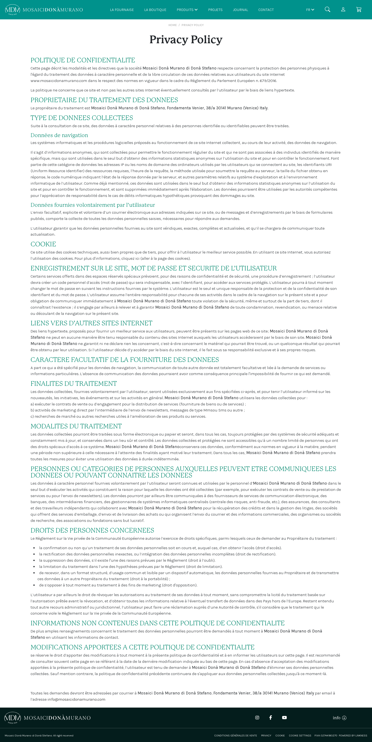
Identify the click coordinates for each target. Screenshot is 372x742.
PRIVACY (266, 735)
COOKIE (280, 735)
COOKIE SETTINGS (300, 735)
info (337, 717)
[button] (310, 9)
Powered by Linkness (353, 735)
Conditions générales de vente (235, 735)
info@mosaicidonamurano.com (76, 699)
